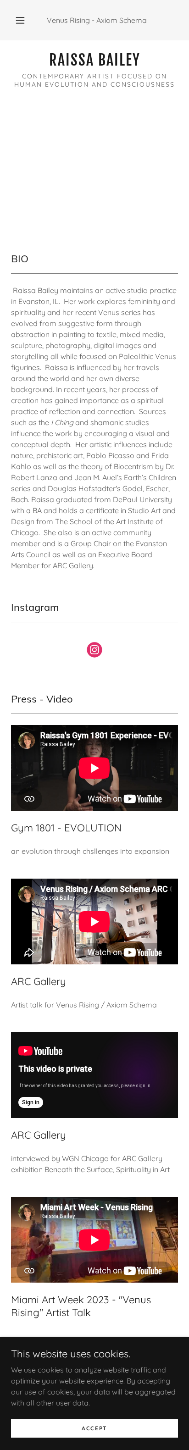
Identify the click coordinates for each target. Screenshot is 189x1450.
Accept (94, 1428)
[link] (94, 60)
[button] (20, 20)
